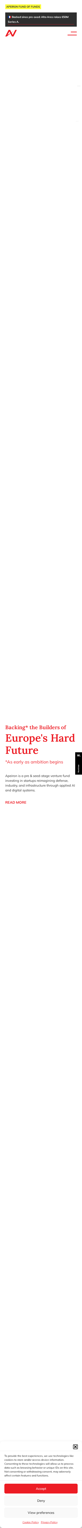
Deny (41, 1501)
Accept (41, 1489)
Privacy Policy (49, 1522)
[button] (75, 1447)
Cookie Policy (31, 1522)
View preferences (41, 1513)
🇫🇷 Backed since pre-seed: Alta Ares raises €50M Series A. (38, 19)
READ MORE (15, 802)
